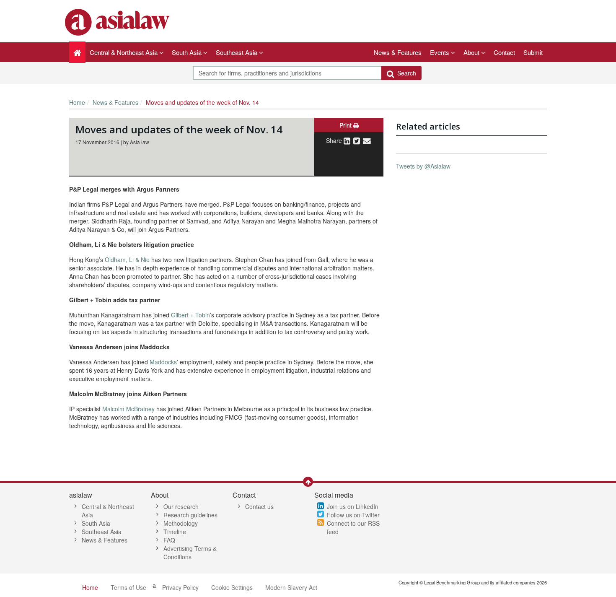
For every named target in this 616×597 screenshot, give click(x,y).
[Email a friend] (367, 140)
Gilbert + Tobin (190, 315)
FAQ (169, 540)
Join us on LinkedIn (352, 506)
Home (77, 102)
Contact (504, 52)
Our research (181, 506)
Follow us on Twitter (353, 515)
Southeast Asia (102, 531)
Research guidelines (190, 515)
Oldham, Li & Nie (127, 259)
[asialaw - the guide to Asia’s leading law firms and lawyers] (118, 21)
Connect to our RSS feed (353, 527)
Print (346, 125)
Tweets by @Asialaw (423, 166)
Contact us (259, 506)
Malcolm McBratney (128, 409)
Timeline (174, 531)
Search (405, 73)
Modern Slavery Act (291, 587)
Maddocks (163, 362)
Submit (533, 52)
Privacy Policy (180, 587)
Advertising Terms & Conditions (190, 552)
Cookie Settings (232, 587)
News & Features (398, 52)
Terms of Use (128, 587)
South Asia (96, 523)
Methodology (180, 523)
